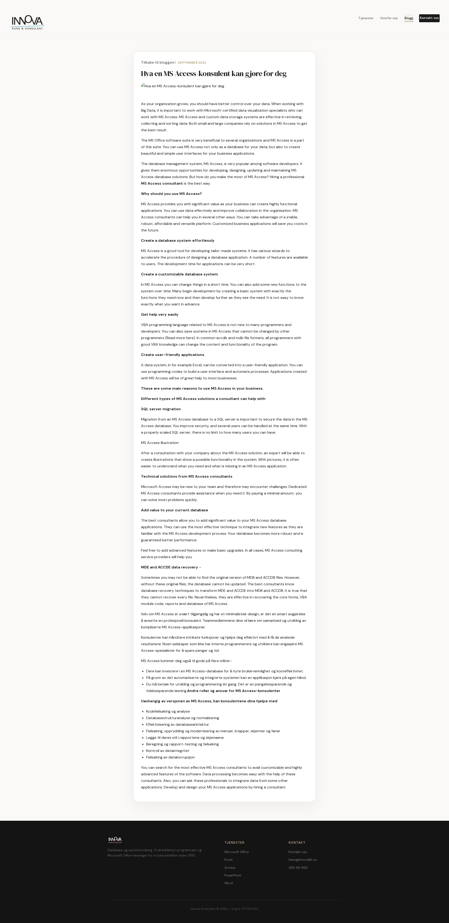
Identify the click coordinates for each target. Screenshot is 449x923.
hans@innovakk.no (303, 860)
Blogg (409, 18)
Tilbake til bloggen (157, 62)
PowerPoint (232, 875)
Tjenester (365, 18)
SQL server (181, 432)
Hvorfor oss (389, 18)
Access (229, 868)
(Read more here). (181, 337)
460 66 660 (298, 868)
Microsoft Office (236, 852)
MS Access (280, 140)
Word (228, 883)
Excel (228, 860)
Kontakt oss (429, 18)
